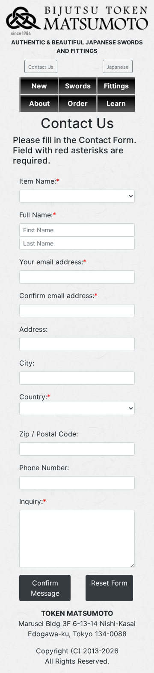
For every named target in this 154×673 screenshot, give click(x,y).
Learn (116, 103)
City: (26, 363)
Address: (33, 329)
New (39, 86)
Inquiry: (32, 501)
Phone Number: (44, 467)
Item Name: (39, 181)
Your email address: (52, 261)
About (39, 103)
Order (78, 103)
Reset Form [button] (109, 583)
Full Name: (37, 215)
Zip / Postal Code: (48, 434)
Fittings (116, 86)
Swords (78, 86)
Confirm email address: (58, 295)
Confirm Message (45, 588)
